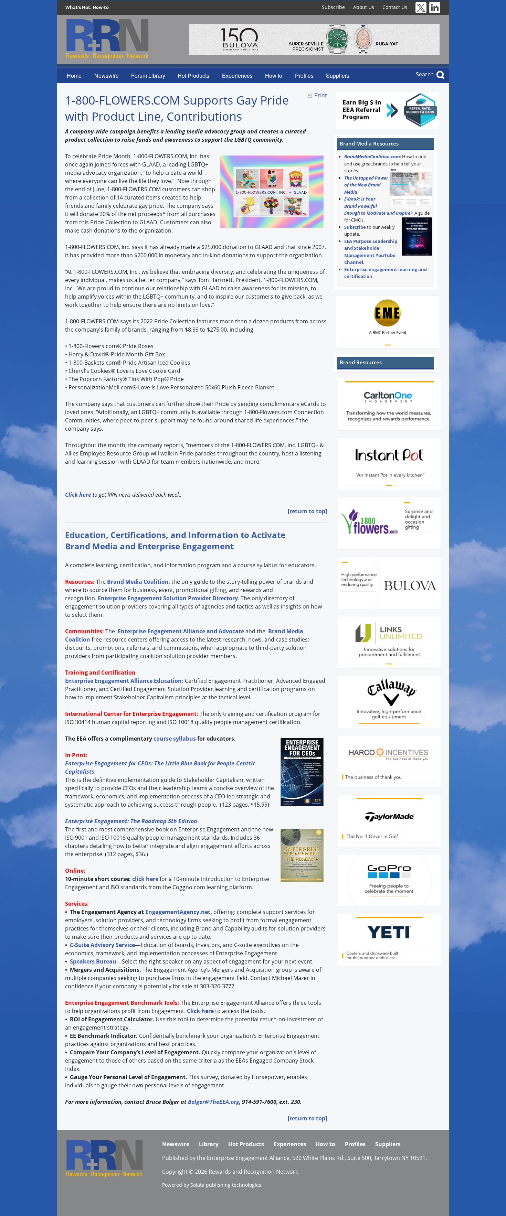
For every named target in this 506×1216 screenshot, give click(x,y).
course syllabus (175, 738)
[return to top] (307, 511)
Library (209, 1144)
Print (320, 95)
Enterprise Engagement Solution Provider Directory (168, 598)
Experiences (237, 75)
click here (145, 879)
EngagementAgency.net (177, 912)
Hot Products (193, 75)
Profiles (304, 75)
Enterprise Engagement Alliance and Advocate (180, 631)
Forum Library (148, 75)
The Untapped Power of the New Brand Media (366, 185)
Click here (200, 1011)
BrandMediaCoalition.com (372, 156)
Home (74, 75)
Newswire (106, 75)
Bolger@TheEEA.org (213, 1102)
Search (425, 74)
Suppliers (337, 75)
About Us (363, 7)
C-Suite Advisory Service (102, 945)
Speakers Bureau (93, 961)
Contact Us (394, 7)
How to (273, 75)
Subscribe (333, 7)
